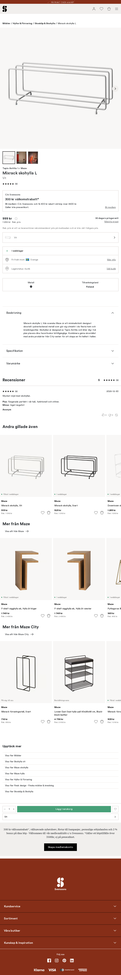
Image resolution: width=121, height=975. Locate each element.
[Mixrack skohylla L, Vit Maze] (60, 88)
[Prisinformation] (16, 218)
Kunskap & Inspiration (18, 942)
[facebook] (49, 960)
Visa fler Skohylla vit (15, 761)
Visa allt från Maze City (17, 634)
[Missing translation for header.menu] (116, 9)
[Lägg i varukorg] (49, 512)
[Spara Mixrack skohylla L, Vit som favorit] (115, 809)
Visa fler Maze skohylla (16, 767)
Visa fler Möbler (13, 755)
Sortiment (11, 918)
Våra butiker (12, 930)
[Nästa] (115, 89)
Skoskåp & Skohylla (45, 23)
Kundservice (12, 906)
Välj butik (111, 268)
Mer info (111, 259)
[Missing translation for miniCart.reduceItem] (5, 809)
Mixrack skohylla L (67, 23)
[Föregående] (6, 89)
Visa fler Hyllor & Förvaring (18, 779)
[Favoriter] (101, 9)
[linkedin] (72, 960)
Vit (5, 817)
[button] (10, 183)
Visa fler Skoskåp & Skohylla (19, 791)
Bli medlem (110, 207)
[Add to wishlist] (42, 513)
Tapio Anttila (10, 168)
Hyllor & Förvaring (22, 23)
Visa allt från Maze (14, 531)
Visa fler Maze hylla (15, 773)
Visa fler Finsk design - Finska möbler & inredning (29, 785)
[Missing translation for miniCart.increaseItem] (14, 809)
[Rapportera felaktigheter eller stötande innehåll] (116, 415)
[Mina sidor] (94, 9)
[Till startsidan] (5, 9)
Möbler (7, 23)
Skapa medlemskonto (60, 847)
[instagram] (57, 960)
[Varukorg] (109, 9)
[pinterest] (64, 960)
